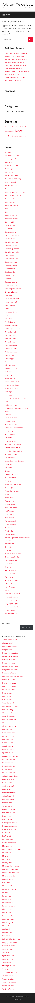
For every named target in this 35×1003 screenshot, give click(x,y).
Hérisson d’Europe (11, 375)
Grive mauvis (9, 362)
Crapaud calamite (11, 282)
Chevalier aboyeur (11, 242)
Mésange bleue (10, 441)
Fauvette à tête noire (12, 312)
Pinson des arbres (11, 508)
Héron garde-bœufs (12, 382)
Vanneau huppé (10, 610)
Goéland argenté (11, 332)
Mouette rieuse (10, 458)
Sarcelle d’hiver (10, 564)
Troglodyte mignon (11, 604)
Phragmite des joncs (12, 491)
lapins (6, 131)
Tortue (24, 136)
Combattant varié (11, 262)
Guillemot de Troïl (11, 369)
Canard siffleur (10, 229)
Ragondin (8, 547)
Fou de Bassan (10, 322)
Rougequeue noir (11, 560)
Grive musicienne (11, 365)
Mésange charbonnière (13, 444)
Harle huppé (9, 372)
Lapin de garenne (11, 405)
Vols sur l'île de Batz (17, 4)
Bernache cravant (11, 202)
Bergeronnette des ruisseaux (15, 192)
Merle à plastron (10, 434)
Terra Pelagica (10, 587)
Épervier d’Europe (11, 292)
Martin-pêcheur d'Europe (11, 849)
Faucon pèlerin (10, 305)
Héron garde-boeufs (9, 823)
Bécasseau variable (12, 182)
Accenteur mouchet (12, 156)
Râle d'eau (6, 936)
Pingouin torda (10, 504)
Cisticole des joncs (11, 259)
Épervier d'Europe (8, 753)
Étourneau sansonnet (12, 299)
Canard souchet (10, 232)
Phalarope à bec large (13, 484)
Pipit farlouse (9, 511)
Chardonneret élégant (12, 235)
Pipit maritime (9, 514)
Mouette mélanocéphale (13, 451)
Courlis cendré (10, 272)
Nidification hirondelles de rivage (16, 461)
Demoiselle (18, 126)
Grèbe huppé (9, 359)
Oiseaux (7, 471)
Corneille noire (10, 269)
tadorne (20, 136)
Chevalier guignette (12, 252)
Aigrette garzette (11, 159)
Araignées (8, 162)
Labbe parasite (10, 402)
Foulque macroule (11, 325)
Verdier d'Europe (8, 989)
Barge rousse (9, 172)
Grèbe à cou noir (11, 349)
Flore (6, 315)
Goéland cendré (10, 338)
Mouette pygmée (11, 454)
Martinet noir (9, 431)
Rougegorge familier (12, 557)
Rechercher (6, 623)
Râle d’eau (8, 550)
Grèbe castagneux (11, 352)
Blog (6, 209)
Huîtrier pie (8, 392)
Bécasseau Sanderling (13, 179)
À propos (8, 152)
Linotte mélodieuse (11, 418)
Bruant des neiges (11, 219)
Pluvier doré (9, 528)
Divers (23, 126)
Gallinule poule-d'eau (10, 776)
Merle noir (8, 438)
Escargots (8, 295)
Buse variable (9, 222)
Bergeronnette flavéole (13, 195)
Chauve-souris (8, 126)
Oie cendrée (9, 468)
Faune (7, 309)
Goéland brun (9, 335)
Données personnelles (13, 289)
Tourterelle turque (11, 597)
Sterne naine (9, 577)
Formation (8, 319)
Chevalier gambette (12, 249)
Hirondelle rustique (11, 388)
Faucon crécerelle (11, 302)
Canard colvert (10, 225)
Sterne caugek (10, 574)
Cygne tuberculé (11, 285)
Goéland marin (10, 342)
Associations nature (12, 166)
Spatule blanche (10, 570)
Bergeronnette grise (12, 199)
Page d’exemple (10, 478)
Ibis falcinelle (9, 395)
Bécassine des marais (12, 189)
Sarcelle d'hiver (7, 949)
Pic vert (7, 494)
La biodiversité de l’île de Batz (15, 398)
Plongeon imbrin (10, 521)
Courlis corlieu (10, 275)
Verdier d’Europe (11, 614)
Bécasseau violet (11, 185)
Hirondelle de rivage (12, 385)
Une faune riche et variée (13, 607)
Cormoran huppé (11, 265)
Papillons (8, 481)
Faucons (27, 126)
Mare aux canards (11, 424)
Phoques (16, 136)
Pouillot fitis (9, 531)
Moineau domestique (12, 448)
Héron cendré (10, 378)
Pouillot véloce (10, 534)
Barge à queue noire (12, 169)
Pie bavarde (9, 498)
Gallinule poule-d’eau (12, 329)
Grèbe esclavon (10, 355)
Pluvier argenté (10, 524)
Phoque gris (9, 488)
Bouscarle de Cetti (11, 215)
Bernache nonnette (11, 205)
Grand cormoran (11, 345)
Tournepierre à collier (12, 594)
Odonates (8, 464)
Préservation (9, 544)
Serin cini (8, 567)
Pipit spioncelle (10, 518)
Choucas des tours (11, 255)
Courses (8, 279)
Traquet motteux (11, 600)
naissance (10, 131)
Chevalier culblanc (11, 245)
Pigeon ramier (10, 501)
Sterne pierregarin (11, 580)
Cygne (13, 126)
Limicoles (8, 414)
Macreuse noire (10, 421)
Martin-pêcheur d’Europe (14, 428)
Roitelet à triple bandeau (13, 554)
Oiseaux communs (11, 474)
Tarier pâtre (9, 584)
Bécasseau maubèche (13, 175)
